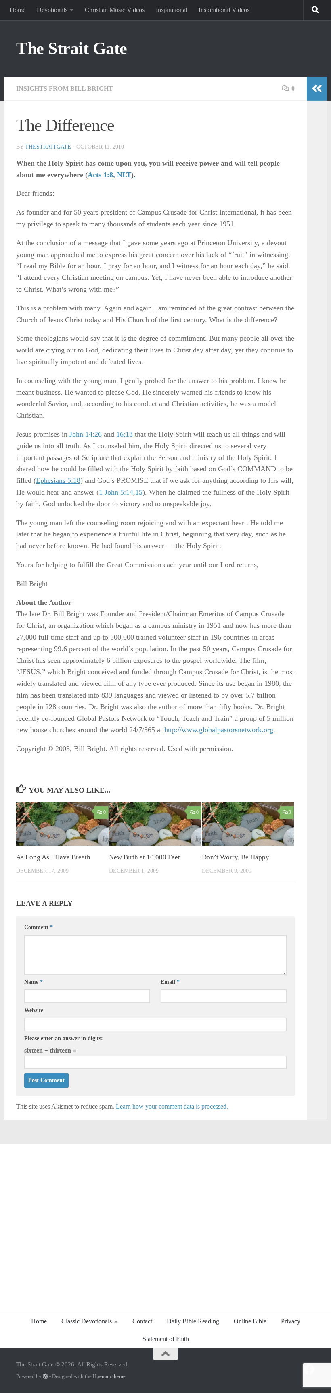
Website (33, 1010)
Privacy (290, 1321)
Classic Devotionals (86, 1321)
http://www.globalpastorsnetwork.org (218, 730)
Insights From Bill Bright (64, 88)
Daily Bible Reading (193, 1321)
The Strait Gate (71, 48)
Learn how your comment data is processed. (172, 1106)
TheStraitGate (48, 147)
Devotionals (52, 9)
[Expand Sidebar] (317, 89)
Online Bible (250, 1321)
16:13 (124, 434)
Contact (142, 1321)
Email (170, 982)
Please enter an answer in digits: (63, 1038)
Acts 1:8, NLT (109, 175)
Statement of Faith (165, 1338)
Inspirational (171, 9)
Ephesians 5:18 (58, 480)
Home (17, 9)
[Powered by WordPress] (45, 1376)
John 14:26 (85, 434)
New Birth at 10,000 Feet (144, 857)
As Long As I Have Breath (53, 857)
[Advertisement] (165, 1223)
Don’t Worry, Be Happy (235, 857)
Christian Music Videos (115, 9)
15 (138, 492)
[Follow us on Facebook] (309, 1369)
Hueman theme (109, 1376)
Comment (38, 927)
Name (33, 982)
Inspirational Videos (224, 9)
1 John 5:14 (116, 492)
